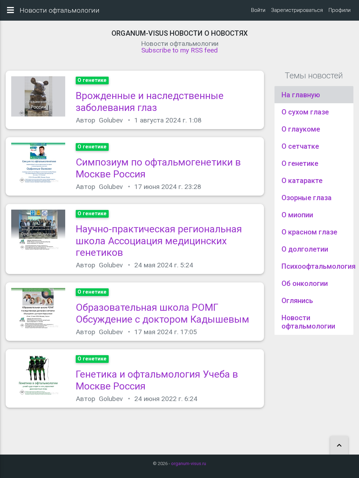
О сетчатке (300, 146)
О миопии (297, 215)
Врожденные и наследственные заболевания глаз (150, 101)
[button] (339, 445)
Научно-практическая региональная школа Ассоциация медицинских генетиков (159, 240)
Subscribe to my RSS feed (179, 50)
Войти (258, 10)
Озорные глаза (307, 198)
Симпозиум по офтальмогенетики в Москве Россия (158, 168)
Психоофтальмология (318, 266)
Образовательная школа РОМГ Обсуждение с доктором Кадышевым (162, 313)
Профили (339, 10)
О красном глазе (309, 232)
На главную (301, 95)
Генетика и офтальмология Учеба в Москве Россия (157, 380)
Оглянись (297, 300)
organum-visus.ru (188, 463)
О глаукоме (301, 129)
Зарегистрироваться (297, 10)
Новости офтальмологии (308, 322)
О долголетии (305, 249)
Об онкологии (305, 283)
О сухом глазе (305, 112)
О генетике (300, 163)
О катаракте (302, 180)
